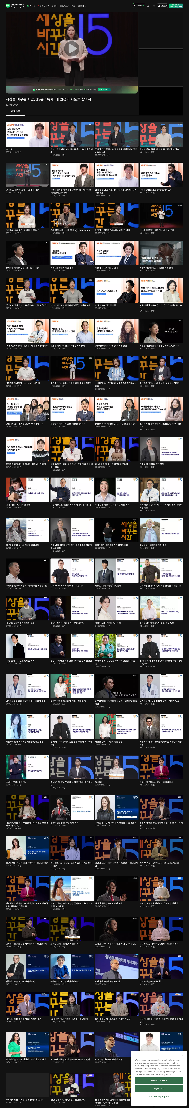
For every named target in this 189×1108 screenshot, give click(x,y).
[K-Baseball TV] (139, 5)
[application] (72, 49)
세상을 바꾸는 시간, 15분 (25, 99)
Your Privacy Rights (159, 1096)
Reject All (159, 1088)
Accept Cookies (159, 1080)
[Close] (183, 1055)
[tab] (15, 111)
